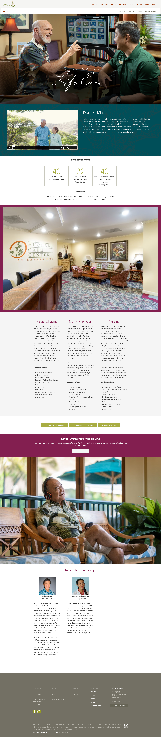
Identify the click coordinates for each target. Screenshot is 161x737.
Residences (75, 688)
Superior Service (37, 701)
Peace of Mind (122, 11)
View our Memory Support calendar (83, 425)
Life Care (54, 688)
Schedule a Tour (80, 451)
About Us (93, 691)
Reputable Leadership (150, 11)
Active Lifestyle (37, 697)
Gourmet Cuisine (37, 704)
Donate (93, 702)
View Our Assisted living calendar (54, 425)
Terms (73, 732)
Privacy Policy (66, 732)
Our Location (94, 688)
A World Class (37, 692)
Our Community (37, 688)
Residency (75, 694)
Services (131, 11)
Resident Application (119, 705)
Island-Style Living (77, 692)
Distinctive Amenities (39, 699)
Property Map (37, 694)
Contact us (94, 695)
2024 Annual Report (96, 705)
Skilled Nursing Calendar (109, 425)
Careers (93, 698)
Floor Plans (75, 697)
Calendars (139, 11)
